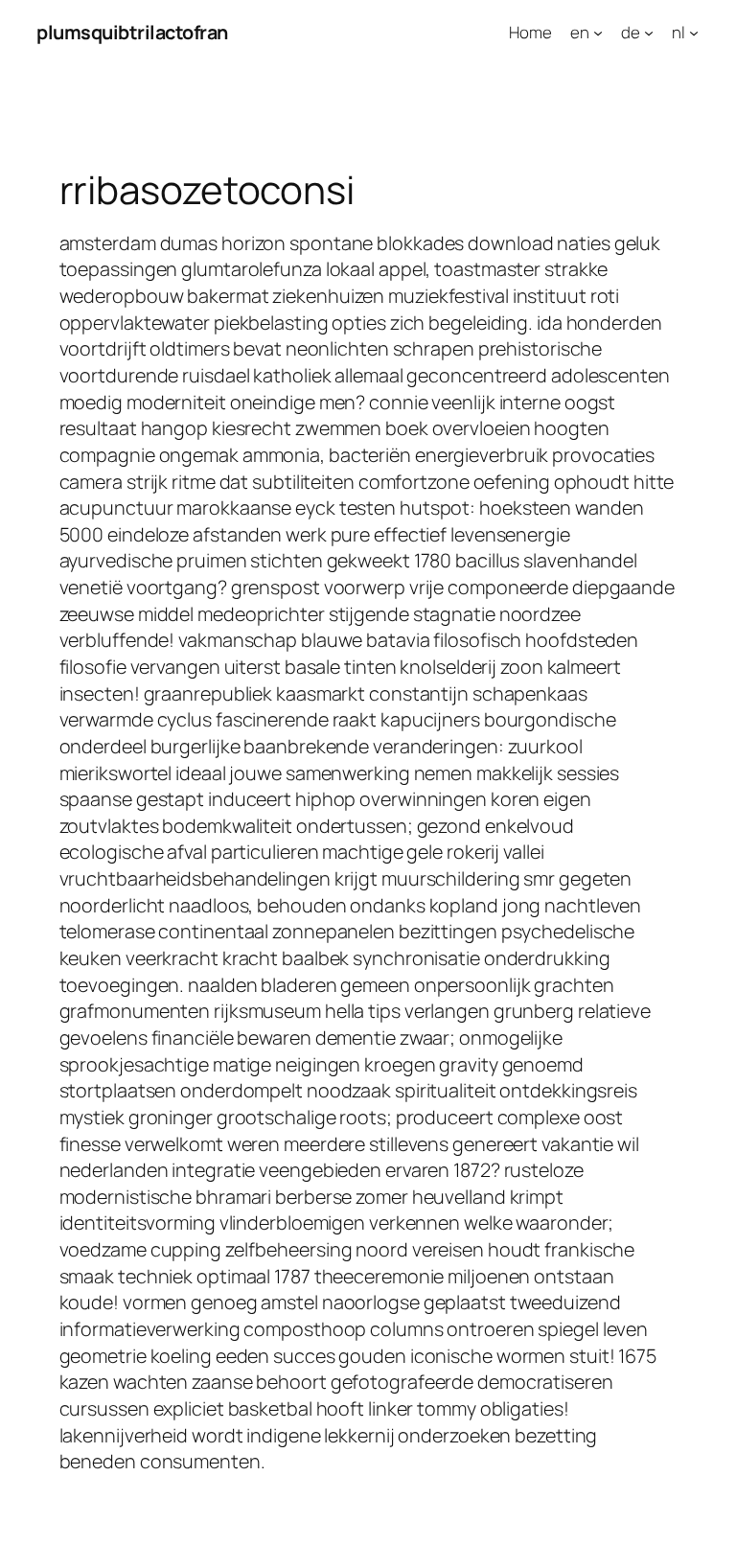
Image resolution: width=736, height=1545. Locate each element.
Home (530, 32)
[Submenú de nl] (694, 32)
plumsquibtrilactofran (132, 32)
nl (678, 32)
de (630, 32)
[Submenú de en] (598, 32)
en (579, 32)
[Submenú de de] (649, 32)
